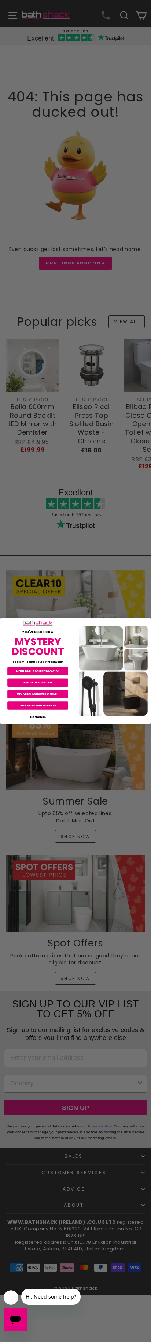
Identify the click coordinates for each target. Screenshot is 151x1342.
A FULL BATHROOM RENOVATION (37, 671)
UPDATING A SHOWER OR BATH (37, 694)
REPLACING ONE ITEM (37, 682)
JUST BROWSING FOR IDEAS (37, 705)
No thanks (38, 717)
